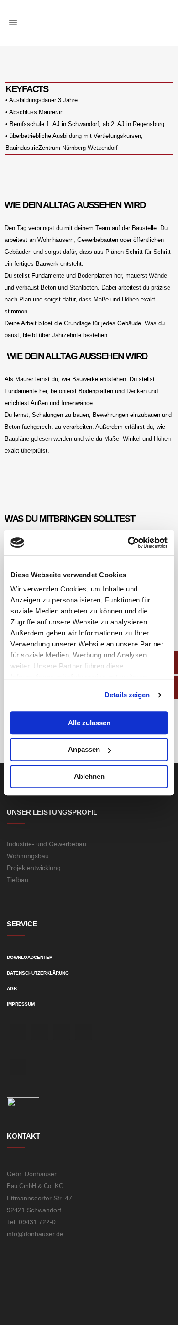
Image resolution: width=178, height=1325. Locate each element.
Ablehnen (89, 776)
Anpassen (84, 749)
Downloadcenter (29, 957)
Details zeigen (127, 695)
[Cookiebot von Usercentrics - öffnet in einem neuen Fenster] (128, 542)
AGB (12, 988)
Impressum (21, 1004)
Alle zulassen (89, 723)
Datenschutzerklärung (38, 972)
